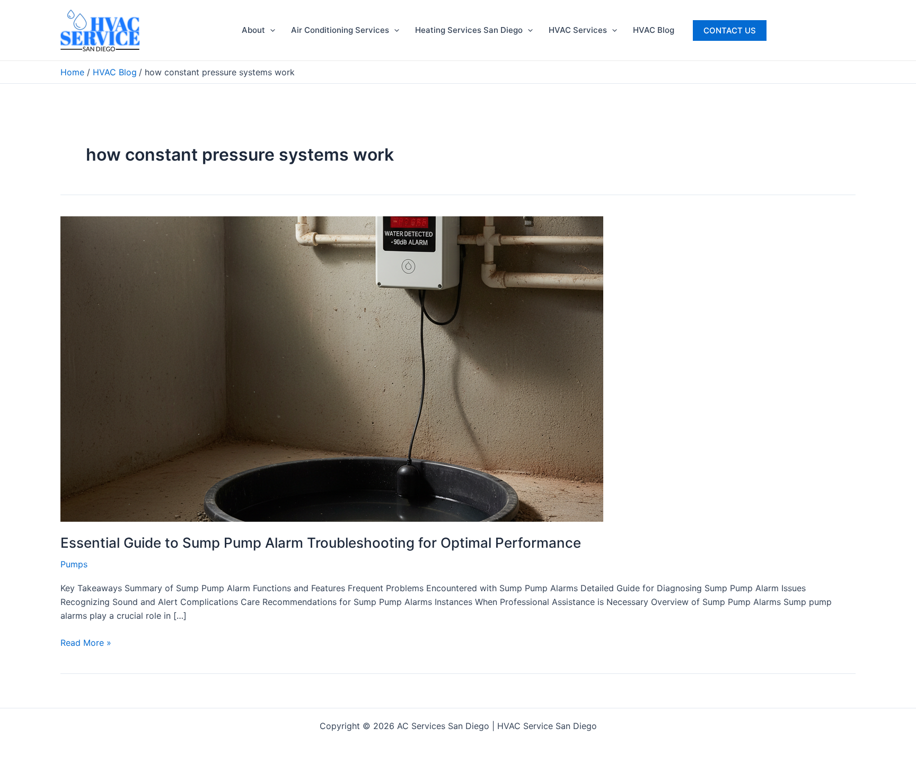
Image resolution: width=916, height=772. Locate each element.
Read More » (85, 643)
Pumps (73, 564)
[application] (270, 30)
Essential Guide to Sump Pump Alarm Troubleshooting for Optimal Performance (320, 542)
